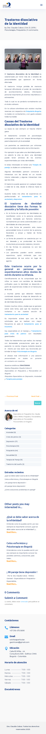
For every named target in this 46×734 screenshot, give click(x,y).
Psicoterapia (10, 30)
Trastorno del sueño (14, 464)
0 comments (32, 30)
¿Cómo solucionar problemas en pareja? (20, 490)
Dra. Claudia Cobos (15, 28)
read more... (12, 532)
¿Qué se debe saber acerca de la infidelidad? (22, 476)
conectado (24, 602)
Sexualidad (10, 455)
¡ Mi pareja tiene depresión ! (15, 483)
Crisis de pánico (12, 437)
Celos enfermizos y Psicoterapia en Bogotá (21, 479)
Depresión (10, 441)
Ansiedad (9, 432)
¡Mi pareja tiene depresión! (15, 486)
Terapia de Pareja (13, 460)
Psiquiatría (21, 30)
